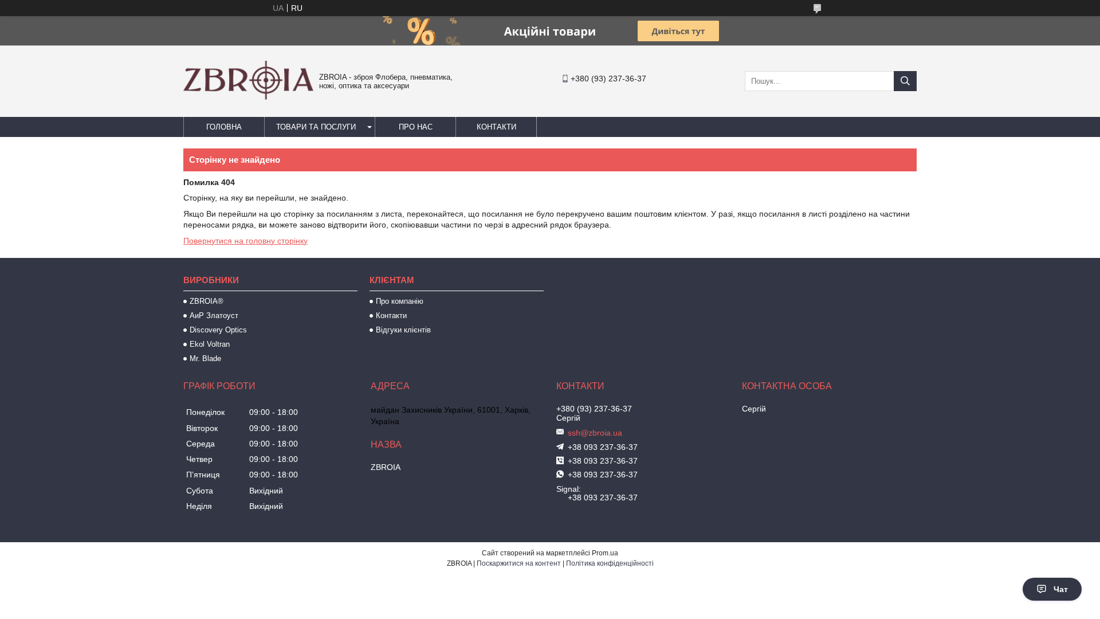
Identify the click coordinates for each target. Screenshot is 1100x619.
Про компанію (399, 301)
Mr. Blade (205, 358)
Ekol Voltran (210, 344)
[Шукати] (905, 81)
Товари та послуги (316, 127)
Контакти (496, 127)
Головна (224, 127)
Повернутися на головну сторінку (245, 240)
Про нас (416, 127)
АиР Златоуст (214, 315)
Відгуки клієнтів (403, 330)
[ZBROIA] (248, 96)
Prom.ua (605, 553)
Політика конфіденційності (610, 563)
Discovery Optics (218, 330)
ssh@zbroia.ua (595, 432)
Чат (1061, 589)
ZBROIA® (206, 301)
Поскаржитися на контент (519, 563)
